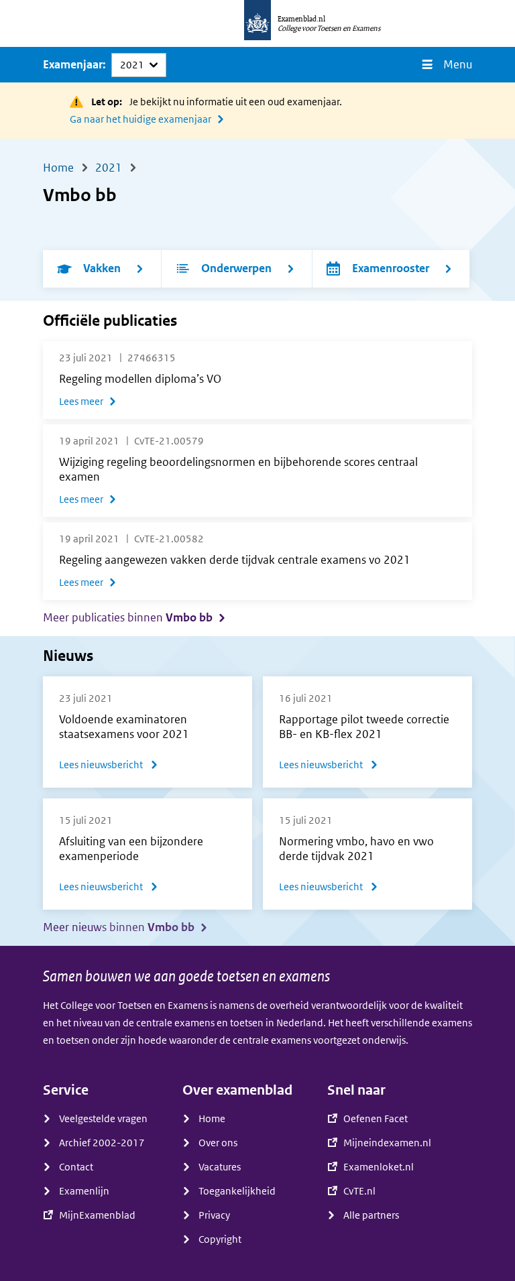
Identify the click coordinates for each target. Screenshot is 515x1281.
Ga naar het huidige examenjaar (140, 119)
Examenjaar (73, 65)
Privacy (214, 1215)
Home (211, 1119)
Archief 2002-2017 (102, 1143)
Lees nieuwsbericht (108, 766)
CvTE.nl (359, 1191)
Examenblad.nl (301, 18)
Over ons (217, 1143)
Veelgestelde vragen (103, 1119)
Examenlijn (84, 1191)
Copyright (219, 1239)
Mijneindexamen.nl (387, 1143)
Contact (76, 1167)
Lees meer (81, 401)
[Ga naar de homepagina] (257, 23)
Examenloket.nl (378, 1167)
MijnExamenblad (97, 1215)
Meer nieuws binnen (118, 927)
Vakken (102, 268)
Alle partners (371, 1215)
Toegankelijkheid (237, 1191)
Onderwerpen (236, 268)
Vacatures (219, 1167)
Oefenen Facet (375, 1119)
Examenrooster (390, 268)
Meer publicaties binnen (128, 618)
